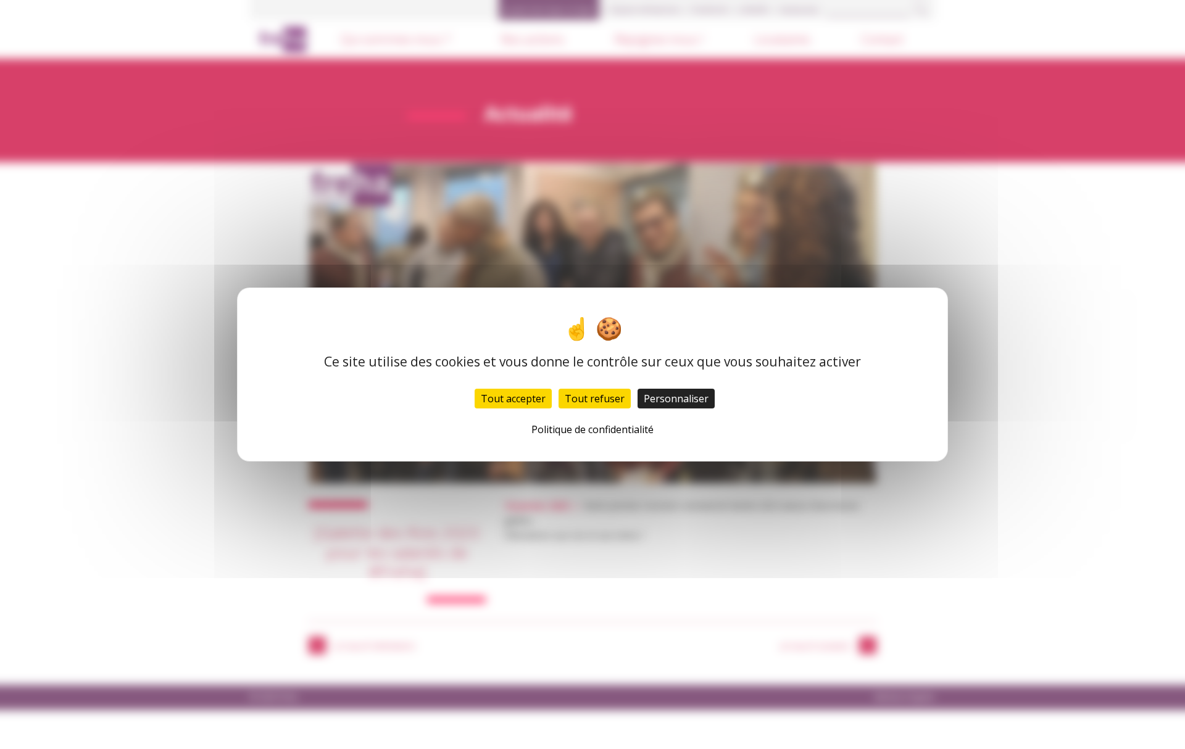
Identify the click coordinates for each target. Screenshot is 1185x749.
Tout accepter (513, 398)
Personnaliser (676, 398)
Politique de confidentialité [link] (592, 429)
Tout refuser (595, 398)
